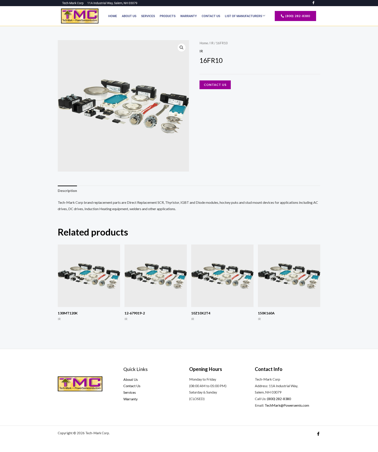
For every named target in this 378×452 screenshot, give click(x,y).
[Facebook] (318, 434)
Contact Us (211, 16)
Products (167, 16)
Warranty (188, 16)
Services (148, 16)
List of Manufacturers (244, 16)
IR (212, 43)
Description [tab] (67, 190)
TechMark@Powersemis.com (287, 405)
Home (112, 16)
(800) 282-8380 (279, 399)
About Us (129, 16)
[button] (182, 47)
